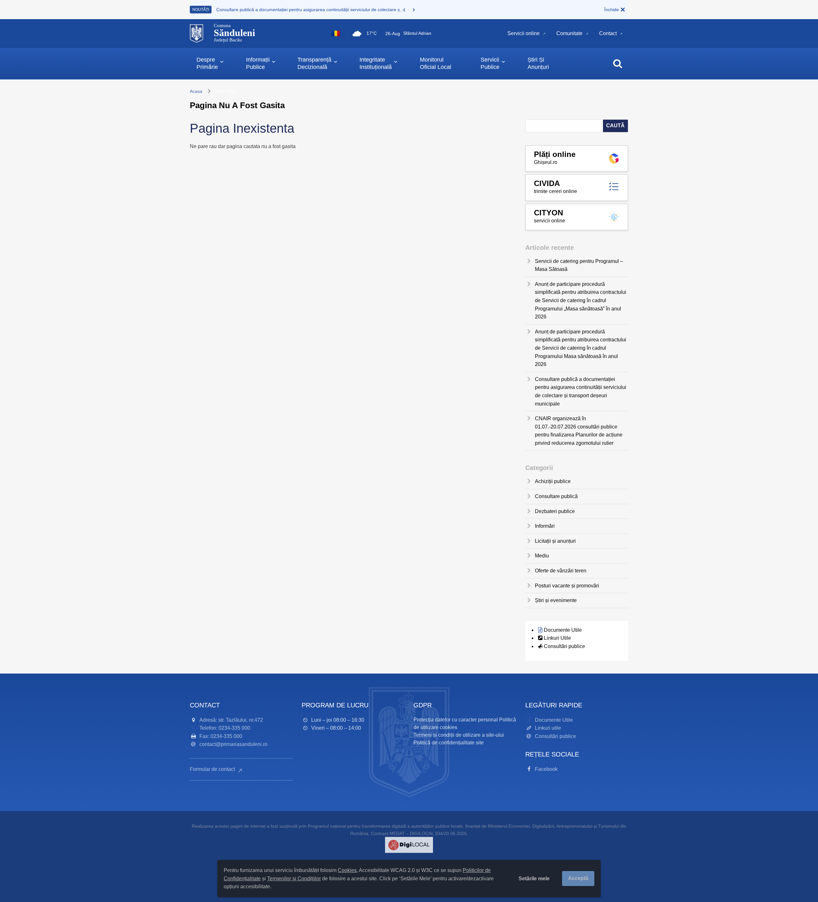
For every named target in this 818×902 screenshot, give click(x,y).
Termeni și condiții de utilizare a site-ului (458, 735)
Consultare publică (556, 496)
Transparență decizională (314, 63)
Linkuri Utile (557, 638)
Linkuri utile (548, 728)
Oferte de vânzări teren (560, 570)
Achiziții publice (553, 481)
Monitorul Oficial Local (435, 63)
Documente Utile (563, 630)
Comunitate (569, 33)
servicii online (549, 220)
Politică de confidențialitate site (448, 742)
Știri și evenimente (556, 600)
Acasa (196, 91)
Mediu (542, 555)
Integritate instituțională (375, 63)
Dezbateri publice (555, 511)
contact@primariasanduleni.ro (233, 744)
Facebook (546, 769)
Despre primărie (207, 63)
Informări (545, 526)
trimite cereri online (555, 191)
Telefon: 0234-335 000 (224, 728)
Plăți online (554, 154)
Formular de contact (213, 769)
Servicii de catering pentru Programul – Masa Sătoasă (579, 265)
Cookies (347, 870)
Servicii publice (490, 63)
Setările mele (534, 878)
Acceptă (578, 878)
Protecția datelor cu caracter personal (455, 719)
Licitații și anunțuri (555, 541)
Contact (608, 33)
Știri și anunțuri (538, 63)
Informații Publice (258, 63)
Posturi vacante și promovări (567, 585)
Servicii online (523, 33)
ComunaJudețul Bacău (234, 32)
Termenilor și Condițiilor (294, 878)
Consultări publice (564, 646)
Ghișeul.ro (545, 162)
